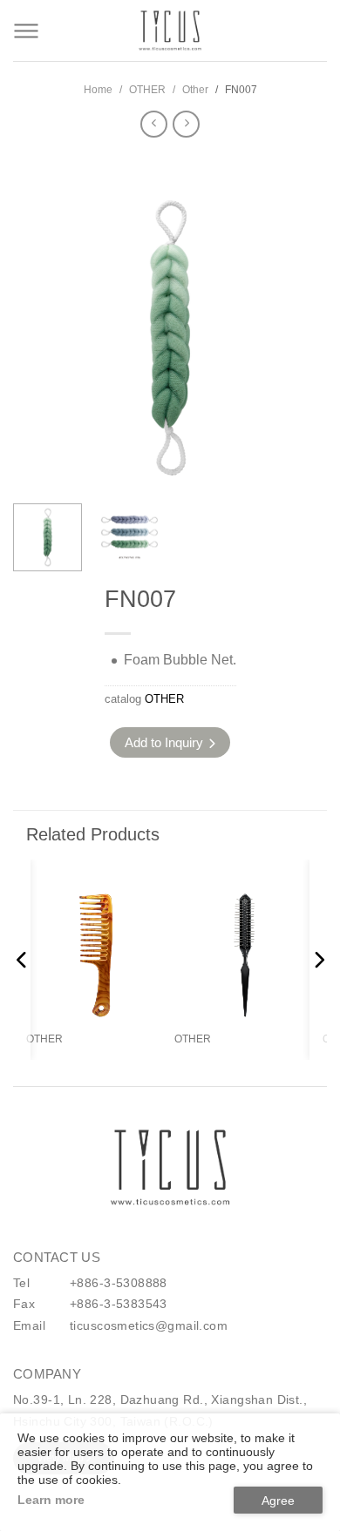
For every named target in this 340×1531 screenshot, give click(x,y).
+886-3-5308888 (118, 1283)
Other (195, 90)
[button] (301, 353)
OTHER (147, 90)
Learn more (51, 1500)
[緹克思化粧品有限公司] (170, 1168)
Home (98, 90)
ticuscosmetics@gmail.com (149, 1325)
